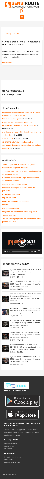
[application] (22, 243)
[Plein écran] (39, 251)
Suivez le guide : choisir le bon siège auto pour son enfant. (21, 43)
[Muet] (35, 251)
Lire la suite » (7, 62)
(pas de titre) (7, 138)
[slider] (20, 251)
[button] (22, 242)
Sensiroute (6, 205)
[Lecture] (5, 251)
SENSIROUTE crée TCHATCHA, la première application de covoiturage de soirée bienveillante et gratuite (21, 145)
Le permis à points (9, 198)
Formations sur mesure (11, 194)
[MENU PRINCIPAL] (22, 17)
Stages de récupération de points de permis (19, 212)
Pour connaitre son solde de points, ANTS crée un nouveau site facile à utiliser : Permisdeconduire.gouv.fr (21, 116)
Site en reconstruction (10, 208)
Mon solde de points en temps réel (15, 201)
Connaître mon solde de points (14, 184)
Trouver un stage (9, 215)
